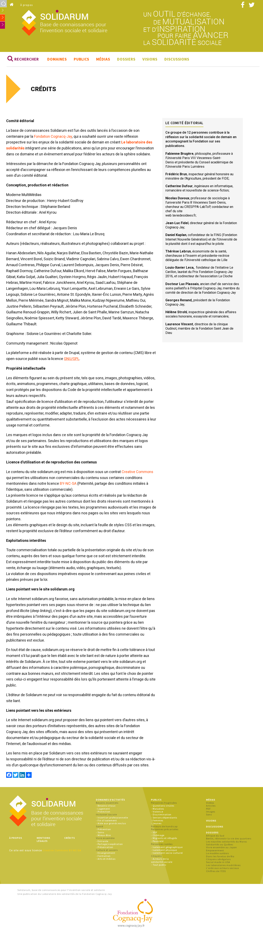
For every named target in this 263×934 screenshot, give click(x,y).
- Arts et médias (105, 858)
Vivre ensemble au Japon (221, 847)
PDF (208, 808)
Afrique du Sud (215, 835)
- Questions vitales (162, 805)
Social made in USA (218, 862)
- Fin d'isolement (106, 820)
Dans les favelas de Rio (220, 856)
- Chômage (157, 835)
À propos (26, 5)
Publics (81, 59)
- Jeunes (156, 823)
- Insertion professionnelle (112, 817)
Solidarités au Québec (219, 844)
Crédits (69, 837)
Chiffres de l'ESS (216, 871)
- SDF (154, 832)
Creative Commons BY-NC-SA (62, 850)
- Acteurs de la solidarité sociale (161, 860)
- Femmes (157, 820)
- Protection (103, 811)
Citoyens (156, 855)
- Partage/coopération (109, 844)
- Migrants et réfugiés (164, 838)
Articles (211, 805)
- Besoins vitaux (105, 805)
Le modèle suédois (217, 853)
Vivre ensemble (105, 838)
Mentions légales (43, 839)
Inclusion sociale (106, 814)
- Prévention (103, 829)
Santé (99, 826)
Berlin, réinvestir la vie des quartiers (228, 838)
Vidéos (210, 802)
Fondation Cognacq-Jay (53, 136)
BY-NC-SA (68, 483)
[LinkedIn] (22, 775)
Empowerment (215, 850)
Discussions (176, 59)
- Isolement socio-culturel (167, 852)
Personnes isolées (162, 844)
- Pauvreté (157, 841)
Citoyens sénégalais (218, 859)
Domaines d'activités (110, 799)
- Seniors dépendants (164, 817)
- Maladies (157, 808)
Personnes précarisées (164, 829)
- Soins (100, 832)
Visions (149, 59)
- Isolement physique (164, 849)
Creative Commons (137, 472)
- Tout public (158, 864)
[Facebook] (9, 775)
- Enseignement (105, 852)
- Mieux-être (103, 835)
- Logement (103, 808)
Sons (209, 814)
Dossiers (126, 59)
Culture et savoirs (107, 849)
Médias (103, 59)
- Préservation (104, 847)
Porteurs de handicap (164, 826)
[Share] (29, 775)
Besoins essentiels (107, 802)
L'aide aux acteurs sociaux (222, 868)
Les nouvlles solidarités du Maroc (226, 841)
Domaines (57, 59)
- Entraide (102, 841)
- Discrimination (161, 814)
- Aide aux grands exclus (111, 823)
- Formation (103, 855)
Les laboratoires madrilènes (223, 865)
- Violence (157, 811)
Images (210, 811)
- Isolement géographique (167, 847)
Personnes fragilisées (164, 802)
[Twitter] (15, 775)
